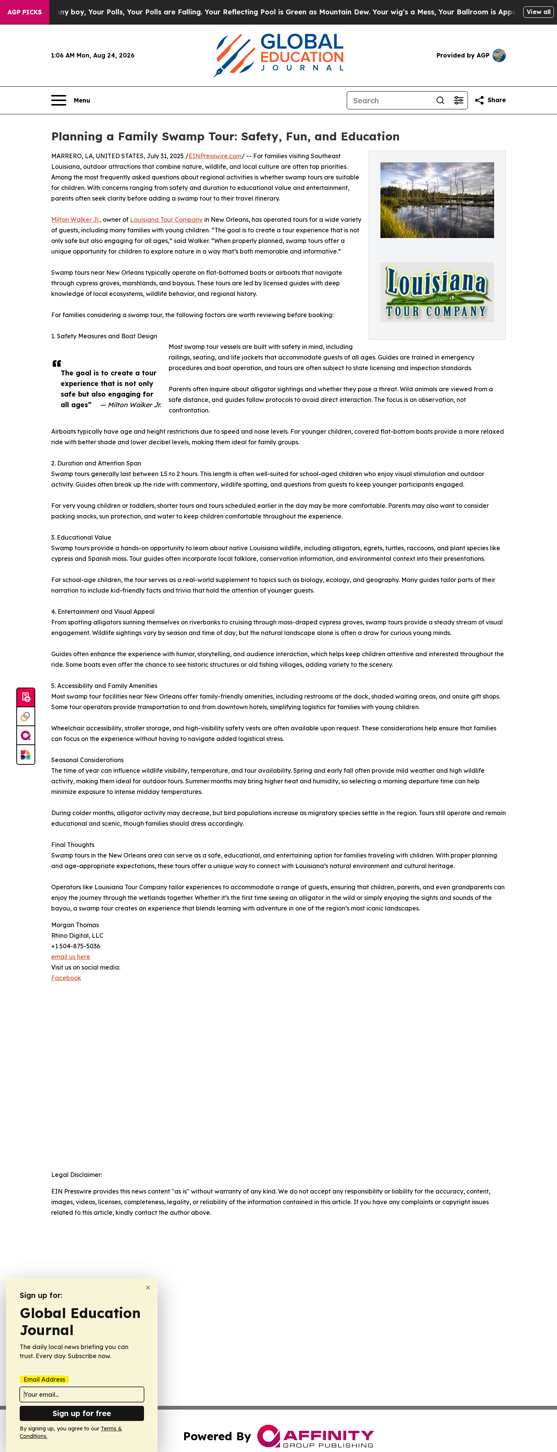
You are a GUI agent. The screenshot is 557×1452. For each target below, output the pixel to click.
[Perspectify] (25, 716)
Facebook (66, 978)
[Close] (148, 1287)
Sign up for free (82, 1413)
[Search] (440, 100)
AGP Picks (25, 12)
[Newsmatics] (25, 754)
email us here (70, 956)
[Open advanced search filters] (458, 100)
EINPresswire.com (215, 156)
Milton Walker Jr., (76, 219)
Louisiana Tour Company (166, 219)
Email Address (44, 1379)
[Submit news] (25, 697)
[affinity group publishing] (25, 735)
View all (539, 12)
